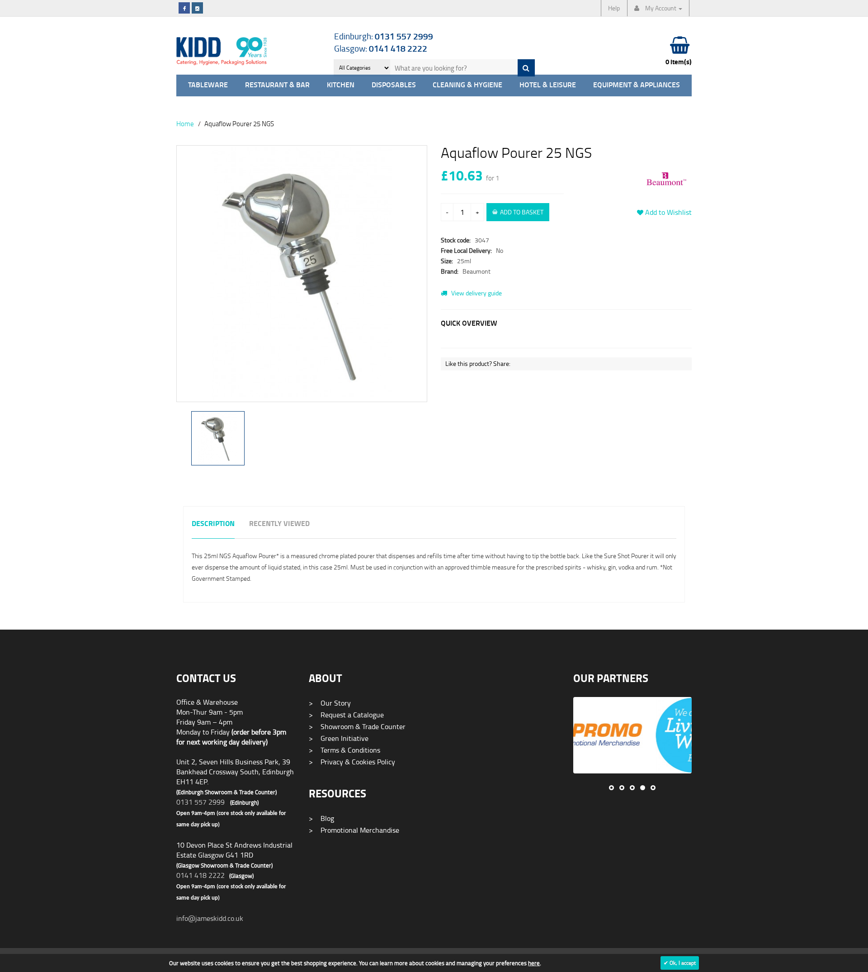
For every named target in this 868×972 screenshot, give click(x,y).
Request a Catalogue (346, 715)
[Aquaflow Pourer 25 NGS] (301, 273)
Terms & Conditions (344, 750)
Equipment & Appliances (636, 85)
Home (185, 123)
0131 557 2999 (200, 802)
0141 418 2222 (200, 875)
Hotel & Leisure (547, 85)
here (534, 963)
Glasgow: (380, 48)
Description (213, 524)
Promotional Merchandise (354, 830)
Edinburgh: (383, 36)
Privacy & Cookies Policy (352, 762)
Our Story (330, 703)
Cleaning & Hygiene (467, 85)
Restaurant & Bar (277, 85)
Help (614, 8)
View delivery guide (476, 293)
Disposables (394, 85)
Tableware (208, 85)
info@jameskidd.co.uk (209, 918)
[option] (301, 278)
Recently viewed (279, 524)
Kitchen (340, 85)
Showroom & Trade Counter (357, 726)
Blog (321, 818)
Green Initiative (338, 738)
